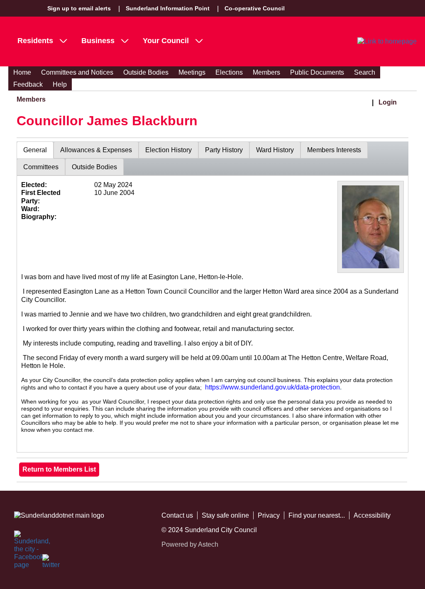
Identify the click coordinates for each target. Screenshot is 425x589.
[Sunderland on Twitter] (51, 563)
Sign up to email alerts (79, 8)
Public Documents (317, 72)
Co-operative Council (255, 8)
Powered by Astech (189, 544)
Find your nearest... (316, 515)
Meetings (191, 72)
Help (60, 84)
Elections (229, 72)
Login (388, 102)
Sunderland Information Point (168, 8)
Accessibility (372, 515)
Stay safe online (225, 515)
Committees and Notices (77, 72)
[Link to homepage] (387, 41)
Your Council (166, 41)
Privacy (269, 515)
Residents (35, 41)
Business (98, 41)
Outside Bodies (146, 72)
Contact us (177, 515)
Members (266, 72)
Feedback (28, 84)
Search (364, 72)
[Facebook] (23, 540)
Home (22, 72)
